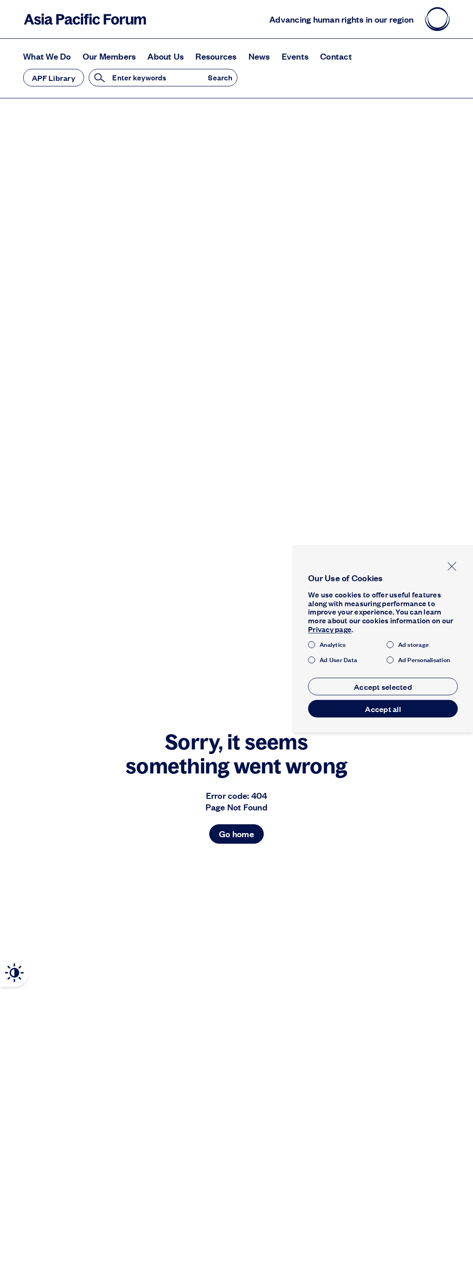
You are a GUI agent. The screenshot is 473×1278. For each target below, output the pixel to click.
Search (220, 77)
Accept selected (383, 687)
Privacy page (330, 629)
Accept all (383, 709)
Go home (236, 834)
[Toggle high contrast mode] (14, 973)
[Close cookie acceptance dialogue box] (452, 566)
